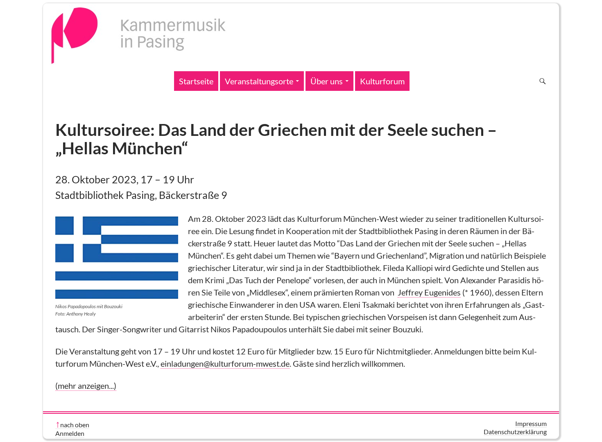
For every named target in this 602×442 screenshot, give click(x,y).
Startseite (196, 81)
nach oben (74, 424)
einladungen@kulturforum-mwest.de (225, 363)
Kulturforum (382, 81)
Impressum (531, 423)
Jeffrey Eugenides (429, 292)
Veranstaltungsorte (259, 81)
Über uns (326, 81)
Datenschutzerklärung (515, 431)
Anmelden (69, 433)
